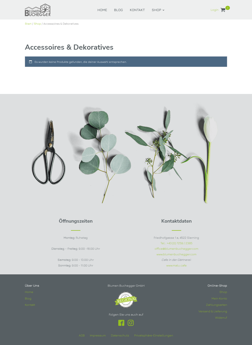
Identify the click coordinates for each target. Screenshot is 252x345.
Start (28, 23)
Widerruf (221, 317)
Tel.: (176, 243)
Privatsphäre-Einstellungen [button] (153, 335)
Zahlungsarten (216, 304)
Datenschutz (120, 335)
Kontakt (137, 10)
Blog (118, 10)
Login (215, 9)
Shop (156, 10)
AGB (82, 335)
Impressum (98, 335)
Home (102, 10)
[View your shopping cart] (222, 10)
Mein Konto (219, 298)
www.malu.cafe (176, 265)
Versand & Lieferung (213, 311)
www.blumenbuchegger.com (176, 254)
